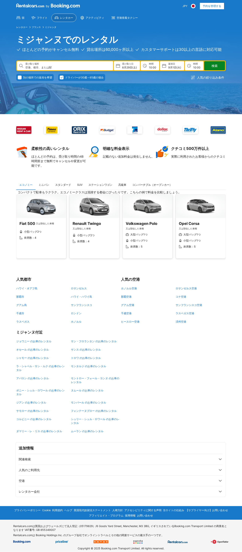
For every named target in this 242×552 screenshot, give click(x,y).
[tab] (26, 185)
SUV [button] (79, 184)
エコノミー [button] (26, 184)
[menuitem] (20, 18)
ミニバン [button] (44, 184)
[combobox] (67, 67)
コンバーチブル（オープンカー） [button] (152, 184)
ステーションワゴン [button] (100, 184)
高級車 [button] (122, 184)
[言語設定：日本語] (193, 6)
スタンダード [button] (63, 184)
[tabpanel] (121, 227)
